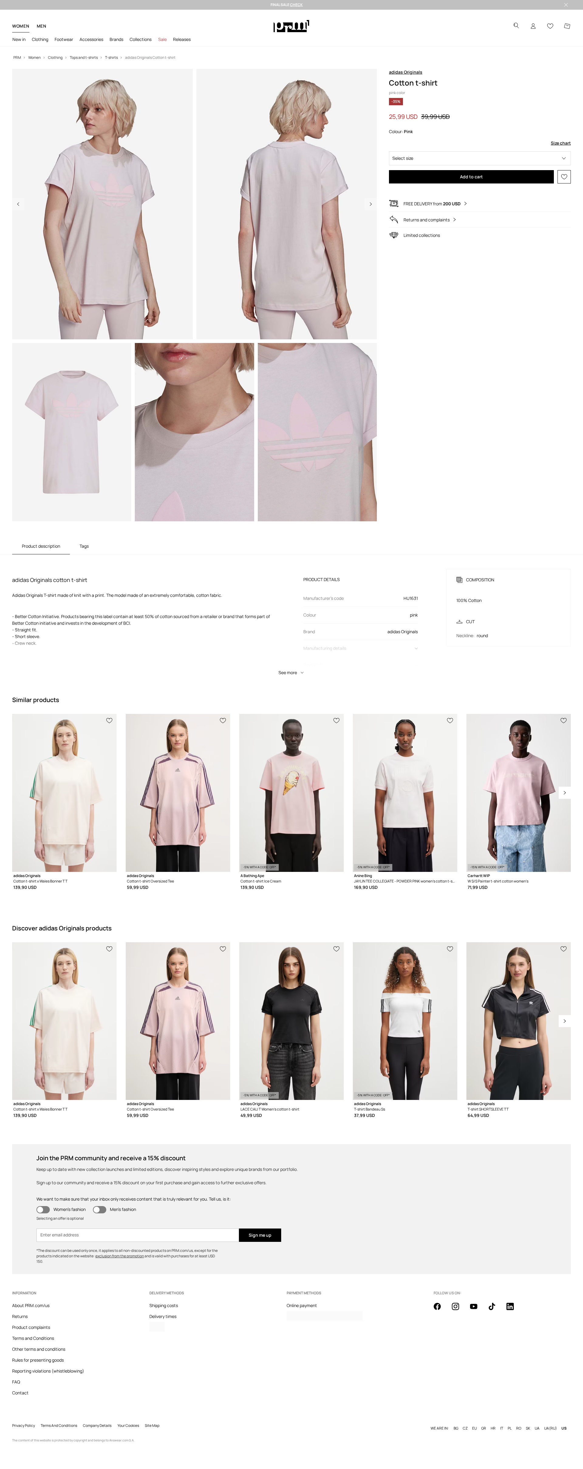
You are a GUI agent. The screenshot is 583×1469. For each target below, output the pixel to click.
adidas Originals (405, 72)
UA (537, 1428)
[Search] (516, 26)
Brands (116, 39)
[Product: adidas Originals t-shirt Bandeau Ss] (405, 1021)
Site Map (152, 1426)
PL (510, 1428)
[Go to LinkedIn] (513, 1310)
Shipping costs (163, 1305)
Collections (141, 39)
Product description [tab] (41, 546)
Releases (182, 39)
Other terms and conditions (38, 1349)
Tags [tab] (84, 546)
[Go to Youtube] (477, 1310)
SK (528, 1428)
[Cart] (567, 26)
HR (493, 1428)
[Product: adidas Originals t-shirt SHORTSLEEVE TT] (518, 1021)
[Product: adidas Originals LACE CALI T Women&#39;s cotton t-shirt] (291, 1021)
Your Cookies (128, 1426)
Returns (20, 1316)
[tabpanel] (291, 616)
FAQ (16, 1382)
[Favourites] (550, 26)
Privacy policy (23, 1426)
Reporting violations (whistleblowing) (48, 1371)
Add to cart (471, 177)
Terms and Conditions (33, 1338)
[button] (480, 158)
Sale (162, 39)
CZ (465, 1428)
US (564, 1428)
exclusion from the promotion (119, 1256)
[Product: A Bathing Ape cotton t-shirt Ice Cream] (291, 793)
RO (518, 1428)
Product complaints (31, 1327)
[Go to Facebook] (441, 1310)
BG (456, 1428)
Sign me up (260, 1235)
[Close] (566, 5)
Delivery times (162, 1316)
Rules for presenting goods (38, 1360)
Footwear (64, 39)
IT (501, 1428)
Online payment (302, 1305)
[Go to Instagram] (459, 1310)
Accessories (91, 39)
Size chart (561, 143)
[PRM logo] (291, 26)
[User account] (533, 26)
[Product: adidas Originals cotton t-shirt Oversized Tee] (178, 793)
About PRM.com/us (30, 1305)
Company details (97, 1426)
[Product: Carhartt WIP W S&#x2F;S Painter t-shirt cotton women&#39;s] (518, 793)
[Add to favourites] (564, 176)
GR (483, 1428)
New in (19, 39)
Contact (20, 1393)
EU (474, 1428)
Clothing (40, 39)
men (41, 26)
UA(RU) (550, 1428)
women (20, 26)
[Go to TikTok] (495, 1310)
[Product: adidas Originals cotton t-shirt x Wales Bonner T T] (64, 793)
